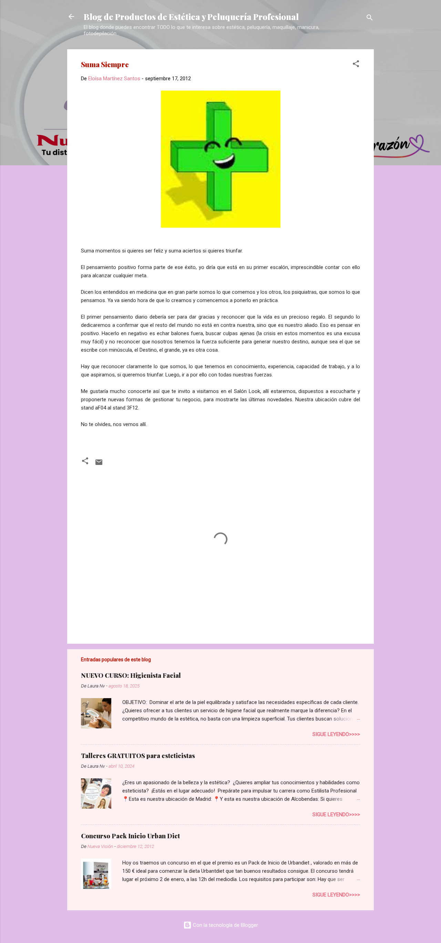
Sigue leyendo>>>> (336, 734)
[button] (356, 65)
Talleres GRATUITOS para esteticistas (138, 756)
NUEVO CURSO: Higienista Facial (131, 675)
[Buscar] (370, 18)
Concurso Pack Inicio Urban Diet (130, 836)
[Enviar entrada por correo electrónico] (99, 465)
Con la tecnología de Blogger (225, 925)
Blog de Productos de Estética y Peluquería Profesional (191, 16)
